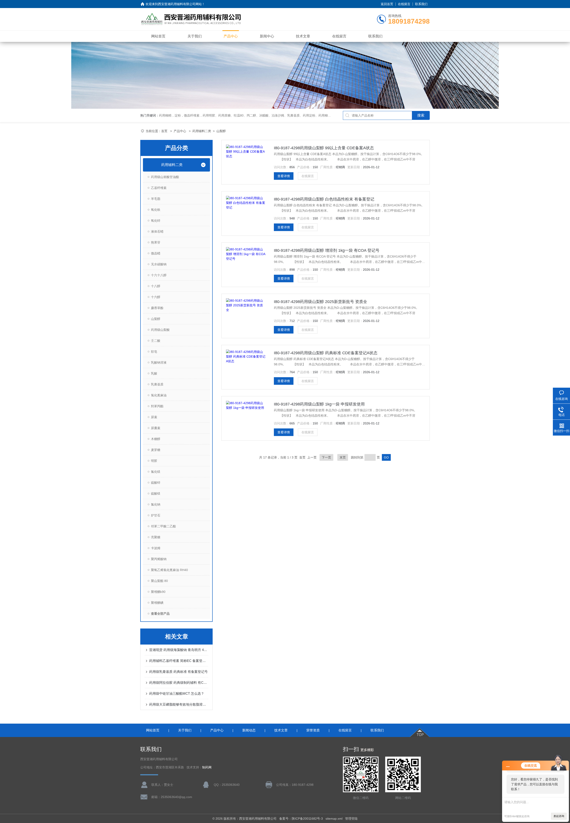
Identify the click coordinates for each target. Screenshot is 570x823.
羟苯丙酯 (157, 406)
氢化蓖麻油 (159, 395)
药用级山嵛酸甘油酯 (165, 177)
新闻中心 (267, 36)
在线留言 (404, 4)
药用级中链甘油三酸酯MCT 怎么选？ (176, 693)
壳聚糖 (155, 537)
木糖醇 (155, 439)
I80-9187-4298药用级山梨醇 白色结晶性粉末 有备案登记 (324, 199)
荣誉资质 (313, 730)
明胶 (154, 461)
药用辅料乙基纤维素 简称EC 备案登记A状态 (178, 661)
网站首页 (158, 36)
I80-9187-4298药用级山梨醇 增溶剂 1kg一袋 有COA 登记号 (326, 250)
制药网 (207, 767)
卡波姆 (155, 548)
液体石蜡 (157, 231)
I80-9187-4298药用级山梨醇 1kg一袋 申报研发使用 (319, 404)
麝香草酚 (157, 308)
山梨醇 (221, 131)
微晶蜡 (155, 253)
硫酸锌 (155, 482)
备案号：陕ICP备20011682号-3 (301, 818)
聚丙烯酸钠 (159, 559)
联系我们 (421, 4)
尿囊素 (155, 428)
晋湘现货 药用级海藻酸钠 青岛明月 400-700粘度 (178, 650)
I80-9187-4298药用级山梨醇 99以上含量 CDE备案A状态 (324, 148)
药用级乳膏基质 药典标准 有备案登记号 (178, 672)
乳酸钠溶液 (159, 362)
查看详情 (283, 176)
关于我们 (194, 36)
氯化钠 (155, 504)
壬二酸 (155, 340)
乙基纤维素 (159, 188)
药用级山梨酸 (160, 330)
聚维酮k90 (158, 592)
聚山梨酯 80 (159, 581)
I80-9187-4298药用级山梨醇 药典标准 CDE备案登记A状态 (325, 353)
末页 (343, 457)
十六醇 (155, 297)
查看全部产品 (160, 613)
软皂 (154, 351)
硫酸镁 (155, 493)
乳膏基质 (157, 384)
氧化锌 (155, 220)
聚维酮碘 (157, 602)
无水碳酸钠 (159, 264)
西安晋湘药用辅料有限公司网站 (180, 4)
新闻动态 (249, 730)
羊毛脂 (155, 199)
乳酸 (154, 373)
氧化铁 (155, 209)
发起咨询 (559, 816)
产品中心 (231, 36)
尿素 (154, 417)
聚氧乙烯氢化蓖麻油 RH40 (169, 570)
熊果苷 (155, 242)
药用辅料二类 (201, 131)
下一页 (326, 457)
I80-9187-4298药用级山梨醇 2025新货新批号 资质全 (320, 301)
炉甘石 (155, 515)
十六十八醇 (159, 275)
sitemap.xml (334, 818)
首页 (164, 131)
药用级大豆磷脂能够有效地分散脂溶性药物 (178, 704)
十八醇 (155, 286)
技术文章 (303, 36)
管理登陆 (351, 818)
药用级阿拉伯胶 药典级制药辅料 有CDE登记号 (178, 682)
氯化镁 (155, 471)
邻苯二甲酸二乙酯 (163, 526)
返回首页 (387, 4)
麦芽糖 (155, 450)
